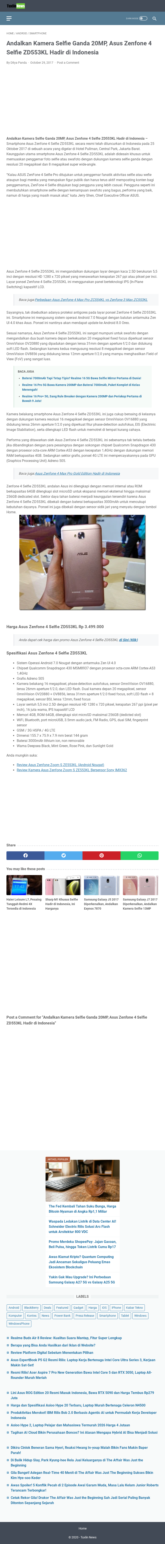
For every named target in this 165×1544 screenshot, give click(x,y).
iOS (104, 1307)
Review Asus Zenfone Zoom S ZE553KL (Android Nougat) (60, 765)
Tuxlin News (88, 1537)
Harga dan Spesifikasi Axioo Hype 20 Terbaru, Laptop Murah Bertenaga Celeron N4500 (78, 1405)
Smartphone (107, 1315)
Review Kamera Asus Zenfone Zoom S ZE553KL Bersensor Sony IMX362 (72, 770)
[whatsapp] (140, 855)
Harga (93, 1307)
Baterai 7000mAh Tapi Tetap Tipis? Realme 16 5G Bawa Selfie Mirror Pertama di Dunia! (81, 378)
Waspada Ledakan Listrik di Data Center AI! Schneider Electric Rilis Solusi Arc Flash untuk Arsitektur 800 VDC (82, 1226)
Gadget (78, 1307)
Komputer (15, 1315)
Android (14, 1307)
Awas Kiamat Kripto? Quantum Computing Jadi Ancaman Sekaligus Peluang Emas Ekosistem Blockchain (81, 1262)
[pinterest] (101, 855)
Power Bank (62, 1315)
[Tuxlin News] (18, 6)
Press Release (85, 1315)
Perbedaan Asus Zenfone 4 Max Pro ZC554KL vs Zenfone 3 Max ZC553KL (91, 300)
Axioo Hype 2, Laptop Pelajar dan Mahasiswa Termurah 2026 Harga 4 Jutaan (70, 1425)
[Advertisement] (82, 100)
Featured (62, 1307)
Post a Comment (68, 62)
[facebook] (25, 855)
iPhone (116, 1307)
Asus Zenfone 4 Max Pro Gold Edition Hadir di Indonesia (77, 473)
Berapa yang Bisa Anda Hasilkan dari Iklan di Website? (53, 1345)
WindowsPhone (19, 1323)
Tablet (125, 1315)
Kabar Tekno (134, 1307)
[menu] (11, 18)
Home (83, 1528)
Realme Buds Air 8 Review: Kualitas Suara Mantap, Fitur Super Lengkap (66, 1338)
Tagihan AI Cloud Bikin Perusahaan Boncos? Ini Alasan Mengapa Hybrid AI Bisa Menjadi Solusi (84, 1432)
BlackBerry (31, 1307)
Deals (47, 1307)
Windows (140, 1315)
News (45, 1315)
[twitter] (63, 855)
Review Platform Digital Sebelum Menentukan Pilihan (52, 1353)
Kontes (32, 1315)
